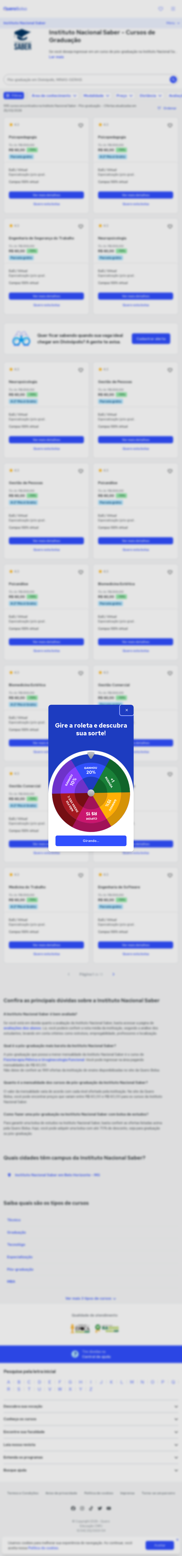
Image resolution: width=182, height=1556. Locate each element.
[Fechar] (127, 710)
